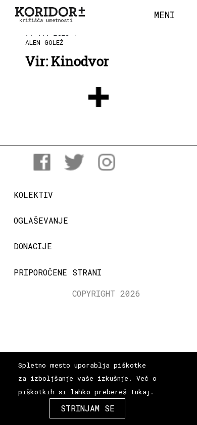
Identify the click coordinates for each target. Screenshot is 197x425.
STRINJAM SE (88, 408)
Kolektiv (33, 194)
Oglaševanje (41, 220)
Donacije (33, 246)
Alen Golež (44, 42)
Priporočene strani (58, 272)
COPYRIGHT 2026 (106, 293)
